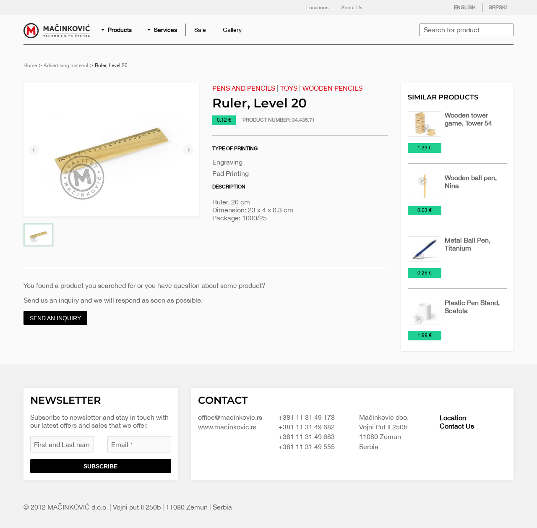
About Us (351, 7)
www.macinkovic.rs (227, 427)
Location (453, 417)
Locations (317, 7)
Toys (288, 88)
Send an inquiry (55, 318)
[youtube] (433, 7)
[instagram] (416, 7)
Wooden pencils (332, 88)
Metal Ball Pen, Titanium (467, 244)
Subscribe (100, 466)
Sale (200, 29)
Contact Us (457, 426)
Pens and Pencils (243, 88)
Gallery (232, 29)
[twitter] (400, 7)
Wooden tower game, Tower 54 (468, 119)
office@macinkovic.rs (230, 417)
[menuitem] (117, 30)
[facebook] (383, 7)
